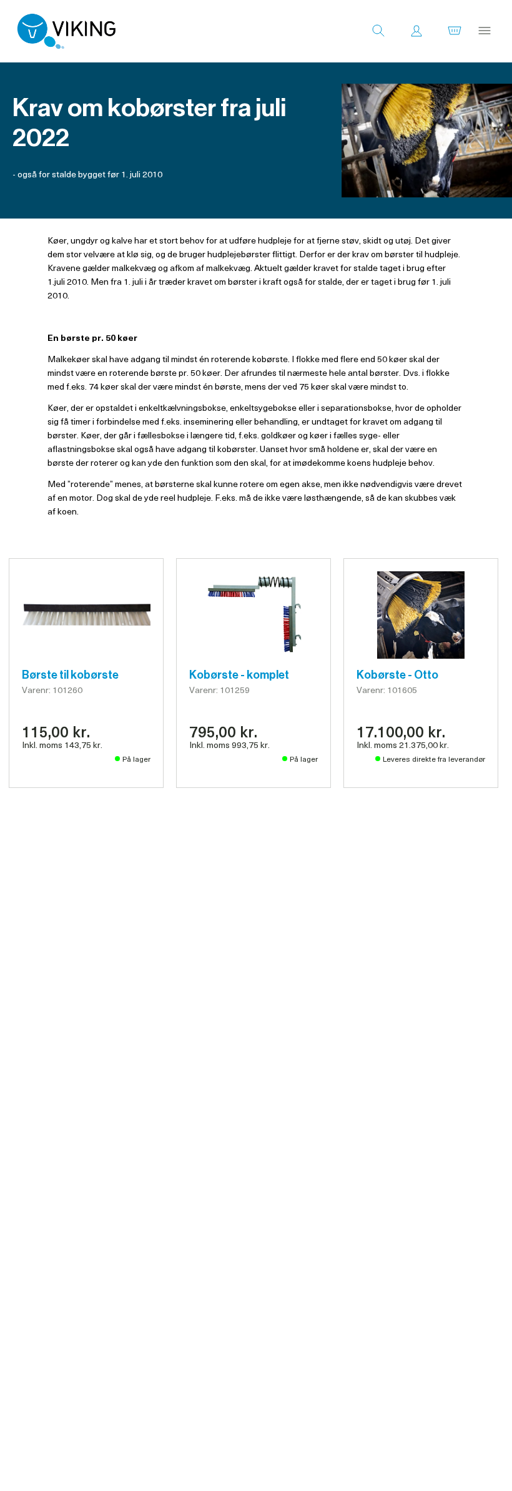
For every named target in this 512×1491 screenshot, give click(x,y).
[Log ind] (416, 31)
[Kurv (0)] (455, 31)
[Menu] (485, 31)
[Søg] (378, 31)
